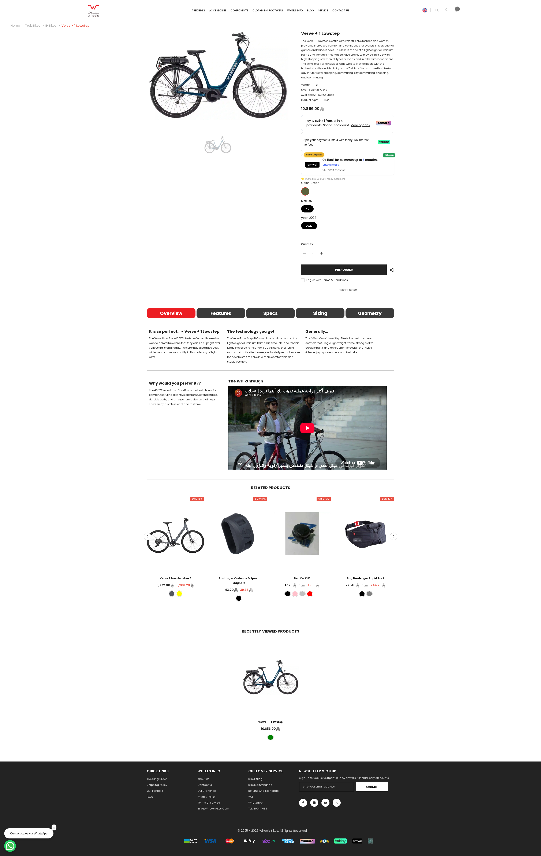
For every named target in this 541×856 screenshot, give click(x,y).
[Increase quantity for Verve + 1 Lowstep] (321, 253)
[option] (218, 75)
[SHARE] (390, 270)
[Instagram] (314, 803)
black (239, 598)
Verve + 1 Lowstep (75, 25)
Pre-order (344, 270)
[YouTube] (325, 803)
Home (15, 25)
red (310, 594)
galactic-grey (172, 593)
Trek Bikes (33, 25)
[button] (147, 536)
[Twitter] (337, 803)
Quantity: (307, 244)
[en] (425, 10)
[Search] (437, 10)
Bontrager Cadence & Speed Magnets (239, 581)
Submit (372, 787)
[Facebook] (303, 803)
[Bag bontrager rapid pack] (365, 534)
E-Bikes (50, 25)
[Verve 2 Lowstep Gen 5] (175, 534)
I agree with (313, 280)
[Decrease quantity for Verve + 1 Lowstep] (304, 253)
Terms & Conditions (335, 280)
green (270, 737)
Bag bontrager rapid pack (366, 578)
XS (307, 208)
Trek (315, 84)
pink (295, 594)
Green (305, 191)
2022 (309, 225)
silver (302, 594)
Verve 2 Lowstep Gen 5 (175, 578)
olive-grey (369, 594)
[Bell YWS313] (302, 534)
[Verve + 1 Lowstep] (270, 677)
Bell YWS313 (302, 578)
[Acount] (446, 10)
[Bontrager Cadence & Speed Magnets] (238, 534)
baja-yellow (179, 593)
